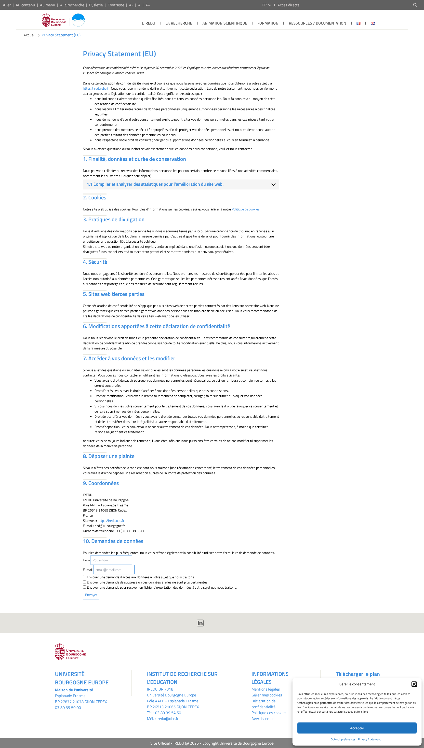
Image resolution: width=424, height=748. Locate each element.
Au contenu (25, 5)
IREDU (153, 689)
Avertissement (264, 718)
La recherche (178, 23)
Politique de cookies (246, 209)
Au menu (47, 5)
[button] (414, 684)
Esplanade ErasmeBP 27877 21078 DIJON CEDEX (81, 699)
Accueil (30, 35)
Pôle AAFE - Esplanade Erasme (172, 701)
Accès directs (288, 5)
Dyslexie (96, 5)
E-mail (88, 569)
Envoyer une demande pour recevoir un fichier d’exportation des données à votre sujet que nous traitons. (161, 587)
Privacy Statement (369, 739)
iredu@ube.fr (168, 718)
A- (131, 5)
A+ (148, 5)
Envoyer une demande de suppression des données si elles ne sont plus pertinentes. (147, 582)
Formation (267, 23)
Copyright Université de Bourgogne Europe (238, 743)
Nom (86, 560)
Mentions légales (266, 689)
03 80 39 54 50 (168, 713)
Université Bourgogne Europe (171, 695)
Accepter (357, 728)
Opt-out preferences (343, 739)
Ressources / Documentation (317, 23)
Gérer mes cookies (267, 695)
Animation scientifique (224, 23)
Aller (7, 5)
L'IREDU (148, 23)
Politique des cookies (269, 713)
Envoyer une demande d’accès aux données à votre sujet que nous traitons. (140, 577)
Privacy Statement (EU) (61, 35)
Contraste (116, 5)
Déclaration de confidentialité (264, 704)
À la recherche (72, 5)
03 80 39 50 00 (68, 707)
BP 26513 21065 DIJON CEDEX (173, 707)
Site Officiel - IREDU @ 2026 (174, 743)
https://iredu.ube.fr (96, 88)
